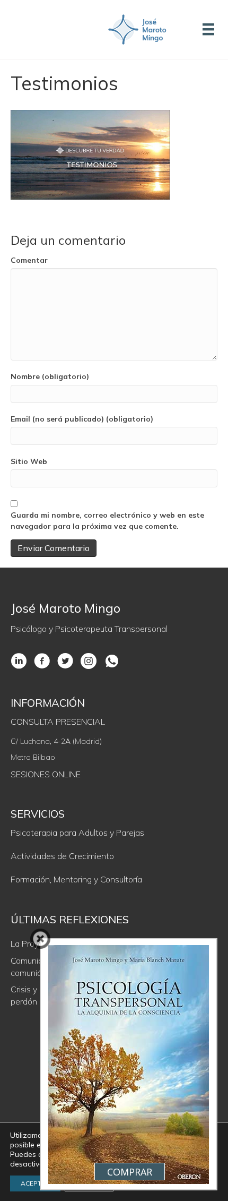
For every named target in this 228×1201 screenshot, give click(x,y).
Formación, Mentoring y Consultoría (76, 879)
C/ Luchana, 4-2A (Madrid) (56, 741)
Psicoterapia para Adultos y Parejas (77, 832)
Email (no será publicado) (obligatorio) (82, 419)
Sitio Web (29, 461)
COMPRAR (129, 1171)
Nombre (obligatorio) (50, 376)
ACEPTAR (35, 1183)
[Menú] (208, 29)
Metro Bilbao (33, 757)
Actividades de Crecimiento (62, 856)
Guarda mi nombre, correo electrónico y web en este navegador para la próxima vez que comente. (107, 520)
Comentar (29, 260)
